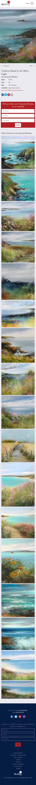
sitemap (18, 763)
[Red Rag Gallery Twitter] (15, 716)
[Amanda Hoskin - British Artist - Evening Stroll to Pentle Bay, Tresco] (18, 485)
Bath (18, 712)
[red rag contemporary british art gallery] (5, 3)
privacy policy (18, 768)
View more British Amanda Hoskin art (12, 90)
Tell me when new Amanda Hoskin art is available (18, 105)
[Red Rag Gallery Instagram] (24, 716)
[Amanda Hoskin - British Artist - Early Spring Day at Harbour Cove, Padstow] (18, 690)
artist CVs (13, 757)
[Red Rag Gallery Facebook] (11, 716)
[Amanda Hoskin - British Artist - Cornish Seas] (18, 634)
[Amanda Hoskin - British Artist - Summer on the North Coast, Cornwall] (18, 412)
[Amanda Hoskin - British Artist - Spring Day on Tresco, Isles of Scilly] (18, 561)
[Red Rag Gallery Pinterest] (20, 716)
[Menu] (32, 3)
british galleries (18, 754)
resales (20, 759)
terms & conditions (18, 766)
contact (18, 761)
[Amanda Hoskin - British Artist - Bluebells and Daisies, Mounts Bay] (18, 281)
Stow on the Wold (18, 710)
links (15, 759)
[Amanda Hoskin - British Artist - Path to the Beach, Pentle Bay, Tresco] (18, 522)
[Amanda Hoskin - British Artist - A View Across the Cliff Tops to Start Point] (18, 152)
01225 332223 (16, 88)
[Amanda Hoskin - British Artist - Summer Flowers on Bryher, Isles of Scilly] (18, 216)
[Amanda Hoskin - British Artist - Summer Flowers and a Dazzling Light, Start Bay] (18, 379)
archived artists (21, 757)
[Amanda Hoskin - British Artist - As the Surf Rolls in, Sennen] (18, 600)
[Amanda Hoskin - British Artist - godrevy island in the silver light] (18, 36)
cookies (18, 770)
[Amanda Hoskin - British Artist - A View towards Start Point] (18, 247)
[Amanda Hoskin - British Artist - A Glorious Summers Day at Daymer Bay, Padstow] (18, 665)
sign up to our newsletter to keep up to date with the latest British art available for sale (18, 725)
